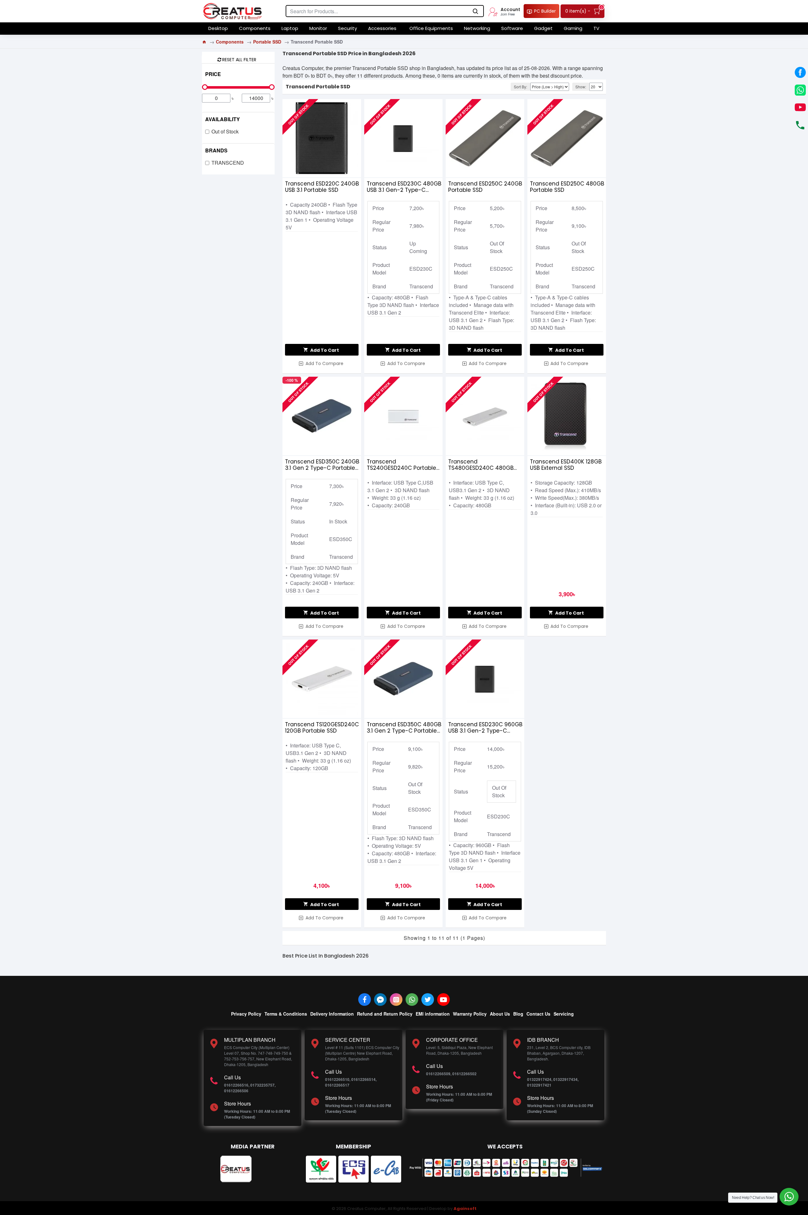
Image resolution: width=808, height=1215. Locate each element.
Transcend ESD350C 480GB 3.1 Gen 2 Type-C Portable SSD (404, 727)
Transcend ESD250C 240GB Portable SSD (485, 186)
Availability (222, 119)
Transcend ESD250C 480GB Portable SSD (567, 186)
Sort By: (520, 86)
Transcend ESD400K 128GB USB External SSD (566, 464)
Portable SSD (267, 41)
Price (213, 74)
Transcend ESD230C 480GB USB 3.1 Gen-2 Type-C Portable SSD (404, 186)
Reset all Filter (239, 59)
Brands (216, 150)
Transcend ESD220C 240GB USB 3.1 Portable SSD (322, 186)
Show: (580, 86)
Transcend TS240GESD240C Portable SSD (401, 464)
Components (230, 41)
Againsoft (465, 1209)
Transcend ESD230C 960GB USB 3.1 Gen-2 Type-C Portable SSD (485, 727)
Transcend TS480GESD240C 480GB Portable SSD (481, 464)
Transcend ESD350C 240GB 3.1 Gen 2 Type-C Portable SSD (322, 464)
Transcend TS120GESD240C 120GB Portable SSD (322, 727)
